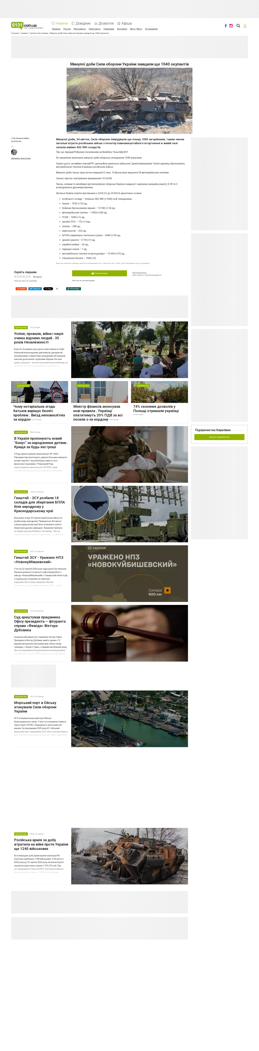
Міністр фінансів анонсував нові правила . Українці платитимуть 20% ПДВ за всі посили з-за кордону (98, 413)
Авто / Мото (136, 29)
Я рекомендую (101, 273)
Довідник (83, 23)
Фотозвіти (122, 29)
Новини (62, 23)
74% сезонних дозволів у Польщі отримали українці (156, 408)
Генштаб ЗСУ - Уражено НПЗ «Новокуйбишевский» (38, 559)
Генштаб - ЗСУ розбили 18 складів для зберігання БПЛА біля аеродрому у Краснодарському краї (39, 504)
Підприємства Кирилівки (213, 430)
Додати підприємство (219, 437)
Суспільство (16, 141)
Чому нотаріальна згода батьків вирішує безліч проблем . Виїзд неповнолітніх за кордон (39, 413)
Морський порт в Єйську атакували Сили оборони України (35, 707)
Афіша (127, 23)
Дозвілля (106, 23)
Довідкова (108, 29)
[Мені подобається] (12, 146)
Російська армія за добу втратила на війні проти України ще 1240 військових (41, 844)
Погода (67, 29)
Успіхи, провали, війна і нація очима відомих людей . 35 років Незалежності (38, 338)
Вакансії (56, 29)
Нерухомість (80, 29)
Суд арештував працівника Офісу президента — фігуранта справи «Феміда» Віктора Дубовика (40, 623)
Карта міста (94, 29)
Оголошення (151, 29)
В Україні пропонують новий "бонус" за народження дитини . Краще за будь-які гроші (41, 442)
